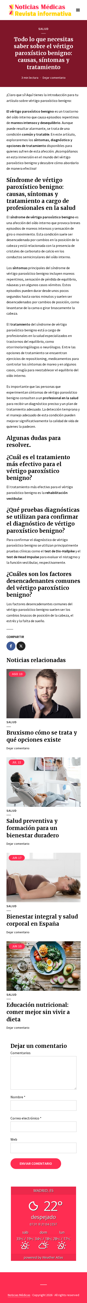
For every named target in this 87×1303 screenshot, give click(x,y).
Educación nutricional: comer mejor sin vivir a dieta (38, 1012)
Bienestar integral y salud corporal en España (42, 920)
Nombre (17, 1097)
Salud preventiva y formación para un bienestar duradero (32, 828)
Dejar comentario (54, 78)
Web (13, 1139)
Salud (43, 29)
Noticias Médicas (19, 1295)
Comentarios (20, 1053)
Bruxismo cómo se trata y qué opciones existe (41, 736)
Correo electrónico (25, 1118)
